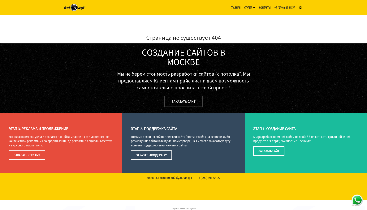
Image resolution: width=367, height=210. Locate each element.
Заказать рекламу (27, 155)
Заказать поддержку (151, 155)
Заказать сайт (184, 101)
